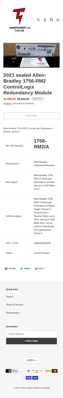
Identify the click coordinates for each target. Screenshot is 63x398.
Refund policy (13, 312)
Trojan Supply (26, 388)
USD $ (30, 360)
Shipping (7, 103)
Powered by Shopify (41, 388)
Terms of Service (14, 304)
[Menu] (58, 19)
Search (9, 296)
